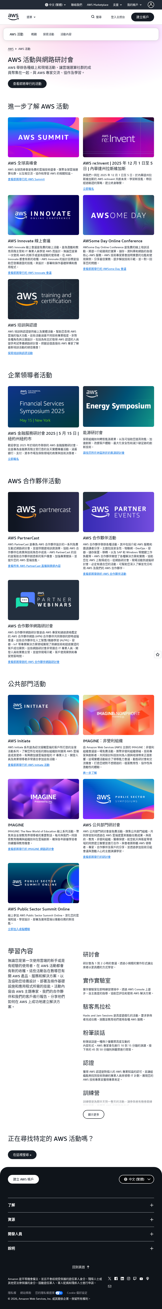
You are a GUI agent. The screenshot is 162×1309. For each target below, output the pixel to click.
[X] (109, 1279)
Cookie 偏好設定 (77, 1292)
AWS (11, 48)
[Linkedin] (122, 1279)
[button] (142, 17)
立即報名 (88, 188)
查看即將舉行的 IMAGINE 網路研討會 (31, 849)
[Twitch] (135, 1279)
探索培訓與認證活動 (20, 353)
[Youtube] (141, 1279)
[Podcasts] (147, 1279)
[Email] (109, 1287)
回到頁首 (78, 1267)
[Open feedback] (157, 654)
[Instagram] (128, 1279)
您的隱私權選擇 (45, 1292)
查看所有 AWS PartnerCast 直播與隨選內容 (34, 565)
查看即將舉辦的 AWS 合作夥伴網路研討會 (33, 661)
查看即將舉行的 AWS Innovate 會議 (30, 272)
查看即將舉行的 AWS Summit (26, 179)
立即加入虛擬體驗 (19, 929)
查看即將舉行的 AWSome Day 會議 (104, 268)
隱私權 (12, 1292)
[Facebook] (116, 1279)
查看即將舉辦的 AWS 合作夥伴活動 (104, 573)
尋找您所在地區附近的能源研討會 (103, 452)
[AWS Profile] (151, 5)
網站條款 (25, 1292)
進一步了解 (90, 772)
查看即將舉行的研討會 (97, 856)
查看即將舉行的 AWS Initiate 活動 (29, 764)
